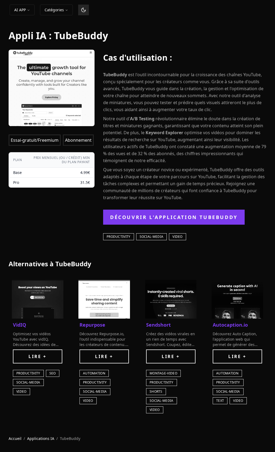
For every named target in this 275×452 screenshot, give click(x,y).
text (220, 400)
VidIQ (19, 325)
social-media (152, 236)
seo (52, 373)
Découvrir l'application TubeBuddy (174, 217)
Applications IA (40, 438)
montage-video (163, 373)
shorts (156, 391)
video (177, 236)
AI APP (20, 9)
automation (94, 373)
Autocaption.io (230, 325)
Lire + (37, 356)
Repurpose (92, 325)
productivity (119, 236)
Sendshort (158, 325)
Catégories (54, 9)
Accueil (15, 438)
